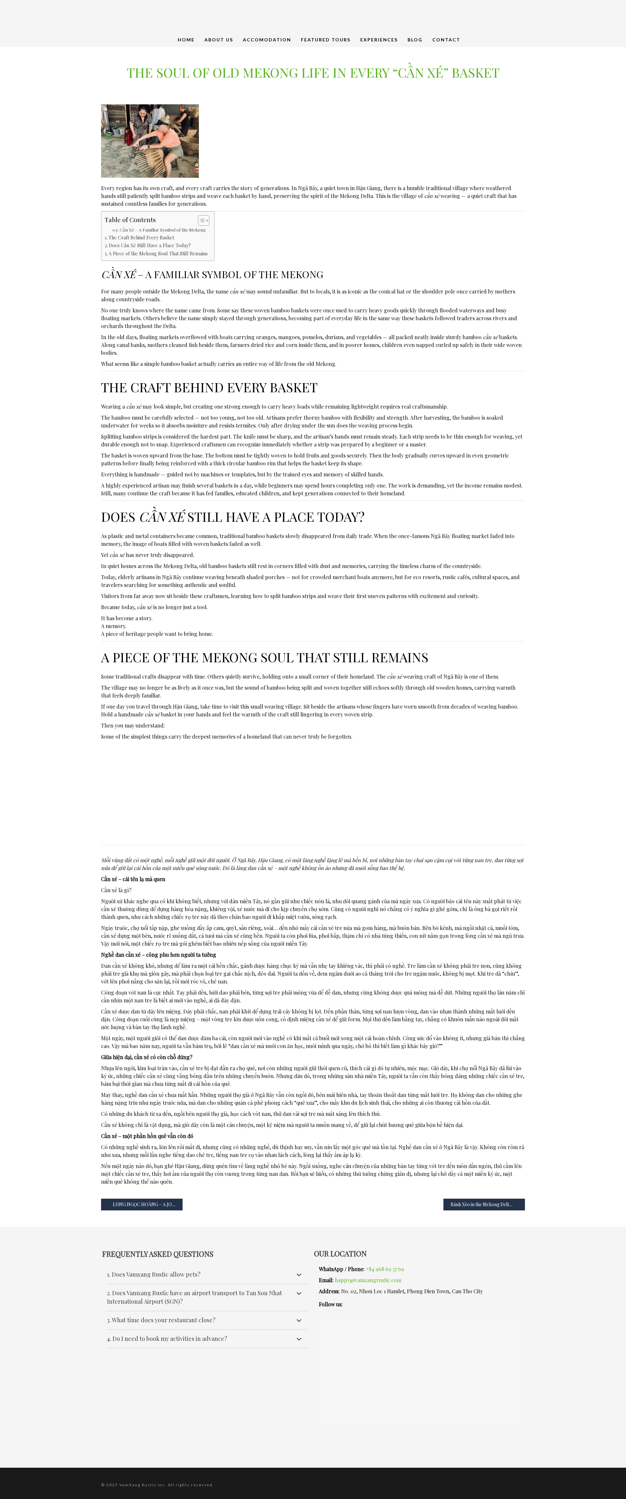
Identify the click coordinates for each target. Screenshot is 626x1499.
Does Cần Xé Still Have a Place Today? (150, 245)
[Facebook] (402, 1304)
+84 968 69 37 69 (385, 1269)
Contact (446, 39)
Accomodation (267, 39)
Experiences (379, 39)
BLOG (415, 39)
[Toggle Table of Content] (200, 220)
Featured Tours (325, 39)
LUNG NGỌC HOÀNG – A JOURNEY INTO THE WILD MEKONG (147, 1204)
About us (218, 39)
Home (186, 39)
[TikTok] (441, 1304)
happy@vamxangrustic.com (368, 1280)
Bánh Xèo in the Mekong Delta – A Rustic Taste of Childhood (488, 1204)
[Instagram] (363, 1304)
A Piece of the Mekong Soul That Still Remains (158, 253)
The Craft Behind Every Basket (141, 237)
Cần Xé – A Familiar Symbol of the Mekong (163, 229)
